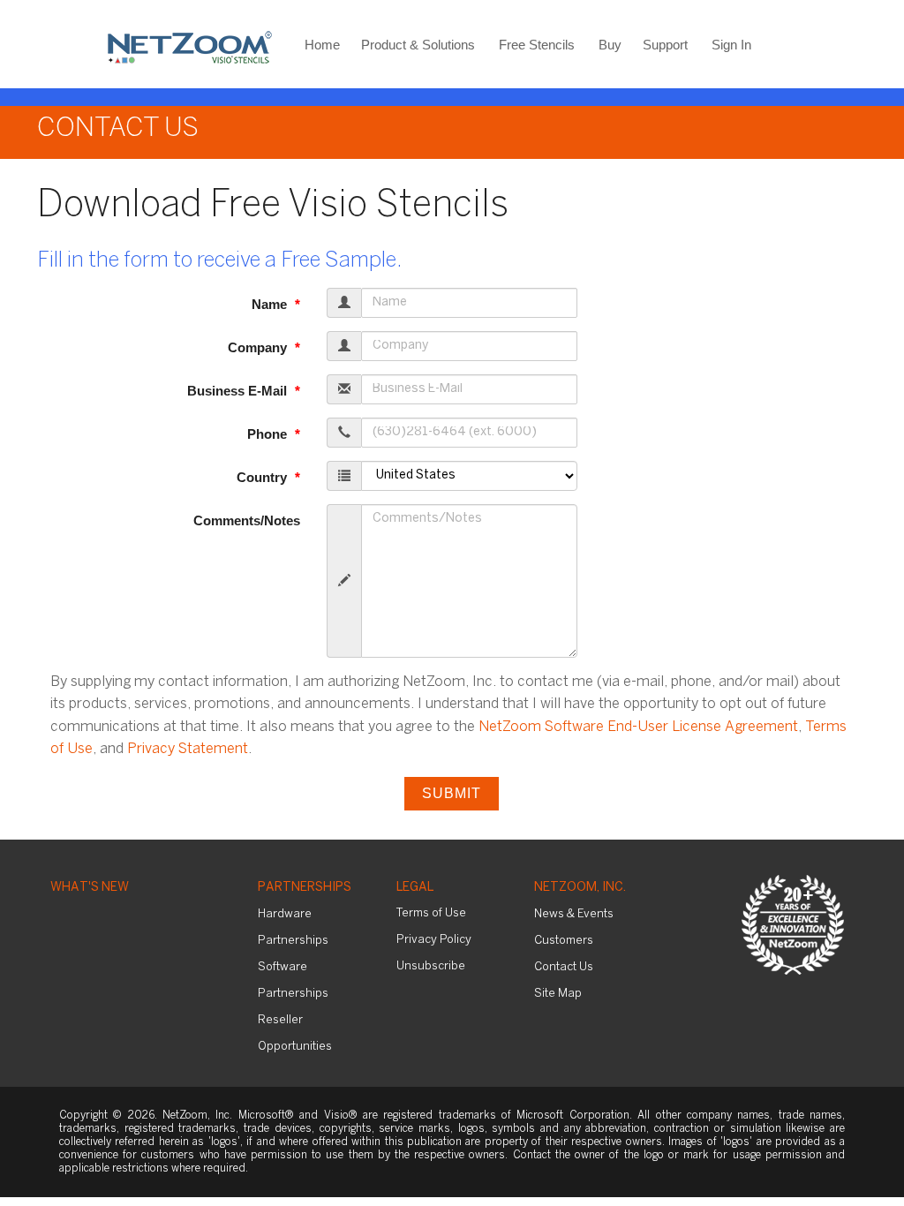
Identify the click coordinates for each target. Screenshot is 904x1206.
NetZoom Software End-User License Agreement (638, 727)
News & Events (574, 914)
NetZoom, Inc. (580, 887)
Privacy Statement (187, 749)
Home (322, 44)
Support (665, 44)
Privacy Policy (433, 940)
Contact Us (563, 967)
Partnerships (304, 887)
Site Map (558, 993)
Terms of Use (431, 913)
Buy (610, 44)
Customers (563, 940)
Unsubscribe (430, 966)
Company (259, 347)
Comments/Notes (246, 520)
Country (263, 477)
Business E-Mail (238, 390)
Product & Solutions (418, 44)
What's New (89, 887)
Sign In (731, 44)
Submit (451, 793)
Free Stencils (537, 44)
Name (271, 304)
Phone (268, 433)
